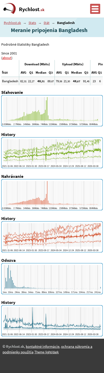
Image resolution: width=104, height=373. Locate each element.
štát (46, 22)
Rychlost (31, 9)
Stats (32, 22)
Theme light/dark (46, 352)
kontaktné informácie (42, 346)
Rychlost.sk (12, 22)
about (6, 57)
